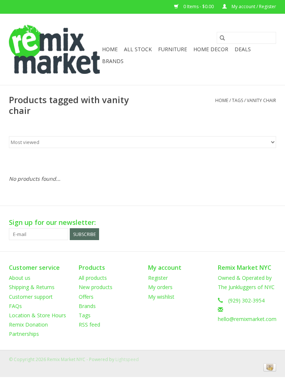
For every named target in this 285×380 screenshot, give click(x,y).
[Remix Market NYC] (54, 49)
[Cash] (268, 367)
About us (19, 277)
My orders (160, 287)
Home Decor (210, 49)
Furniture (172, 49)
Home (110, 49)
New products (95, 287)
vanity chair (261, 100)
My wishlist (161, 296)
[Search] (222, 38)
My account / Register (253, 6)
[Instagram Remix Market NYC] (270, 223)
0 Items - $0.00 (198, 6)
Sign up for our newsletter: (52, 222)
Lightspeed (127, 359)
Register (158, 277)
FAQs (15, 305)
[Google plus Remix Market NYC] (257, 223)
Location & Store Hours (37, 315)
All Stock (138, 49)
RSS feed (89, 324)
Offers (86, 296)
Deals (243, 49)
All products (93, 277)
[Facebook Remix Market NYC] (243, 223)
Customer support (31, 296)
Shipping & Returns (32, 287)
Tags (237, 100)
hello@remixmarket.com (247, 318)
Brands (113, 61)
